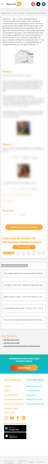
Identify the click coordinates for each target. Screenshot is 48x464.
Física (15, 13)
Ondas (21, 13)
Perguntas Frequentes (35, 404)
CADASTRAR (24, 367)
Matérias (7, 386)
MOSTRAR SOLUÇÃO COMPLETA (24, 227)
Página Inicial (6, 13)
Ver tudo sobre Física (11, 340)
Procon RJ (40, 462)
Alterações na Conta (34, 399)
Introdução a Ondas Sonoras (36, 13)
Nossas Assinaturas (34, 386)
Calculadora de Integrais (13, 399)
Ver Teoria (23, 247)
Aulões (7, 391)
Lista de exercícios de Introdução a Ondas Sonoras (22, 346)
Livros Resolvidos (11, 395)
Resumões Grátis (11, 408)
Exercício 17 (8, 253)
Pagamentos (31, 395)
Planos (31, 462)
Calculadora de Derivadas (14, 404)
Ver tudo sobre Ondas (12, 343)
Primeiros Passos (33, 391)
